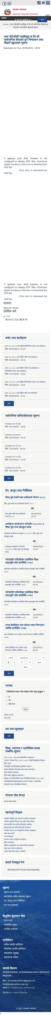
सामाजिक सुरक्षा (10, 924)
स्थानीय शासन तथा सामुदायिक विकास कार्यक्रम (20, 830)
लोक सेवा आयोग (9, 833)
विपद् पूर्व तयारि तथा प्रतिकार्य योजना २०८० (25, 497)
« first (10, 658)
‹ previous (24, 658)
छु (9, 696)
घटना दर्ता (8, 920)
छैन (10, 700)
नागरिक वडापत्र (10, 929)
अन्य (38, 20)
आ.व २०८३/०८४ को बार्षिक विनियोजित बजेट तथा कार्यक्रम (25, 346)
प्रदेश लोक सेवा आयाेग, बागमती (14, 851)
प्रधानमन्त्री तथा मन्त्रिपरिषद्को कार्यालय (18, 824)
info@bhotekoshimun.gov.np (15, 984)
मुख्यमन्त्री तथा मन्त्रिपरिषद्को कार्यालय (17, 827)
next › (39, 662)
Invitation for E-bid (13, 424)
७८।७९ (6, 316)
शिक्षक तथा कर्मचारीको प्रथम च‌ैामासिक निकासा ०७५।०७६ (24, 778)
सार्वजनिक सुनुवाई (11, 953)
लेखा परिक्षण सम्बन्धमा (11, 772)
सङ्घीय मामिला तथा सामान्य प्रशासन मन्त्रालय (19, 818)
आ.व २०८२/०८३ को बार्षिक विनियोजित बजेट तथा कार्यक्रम (25, 382)
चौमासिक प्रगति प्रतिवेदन (15, 948)
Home (5, 24)
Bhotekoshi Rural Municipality (23, 869)
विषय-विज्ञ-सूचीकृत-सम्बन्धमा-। (14, 775)
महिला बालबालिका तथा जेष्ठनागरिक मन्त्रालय (19, 845)
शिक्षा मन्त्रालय (9, 842)
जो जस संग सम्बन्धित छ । (19, 20)
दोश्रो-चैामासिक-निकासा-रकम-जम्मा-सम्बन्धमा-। (20, 769)
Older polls (8, 715)
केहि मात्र (12, 704)
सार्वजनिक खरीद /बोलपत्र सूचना (17, 896)
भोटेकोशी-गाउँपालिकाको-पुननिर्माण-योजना (18, 766)
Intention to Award (13, 435)
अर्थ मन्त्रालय (8, 836)
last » (26, 667)
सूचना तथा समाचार (10, 308)
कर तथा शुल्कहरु (11, 905)
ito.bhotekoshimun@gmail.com (21, 980)
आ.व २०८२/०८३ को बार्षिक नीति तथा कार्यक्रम (21, 393)
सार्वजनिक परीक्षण (11, 957)
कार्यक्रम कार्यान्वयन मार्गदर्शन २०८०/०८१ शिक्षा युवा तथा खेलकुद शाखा (17, 549)
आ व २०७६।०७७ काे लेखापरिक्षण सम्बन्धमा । (19, 757)
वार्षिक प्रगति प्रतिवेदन (13, 944)
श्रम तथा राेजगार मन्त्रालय (13, 848)
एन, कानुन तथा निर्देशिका (14, 900)
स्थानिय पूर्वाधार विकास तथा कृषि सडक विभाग (19, 821)
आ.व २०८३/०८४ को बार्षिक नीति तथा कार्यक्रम (21, 357)
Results (7, 718)
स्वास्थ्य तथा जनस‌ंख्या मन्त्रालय (15, 839)
